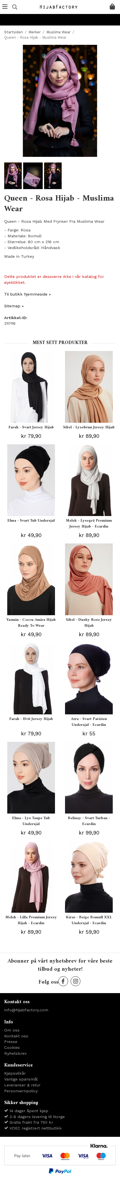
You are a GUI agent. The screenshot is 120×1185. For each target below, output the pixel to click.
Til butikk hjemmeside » (27, 294)
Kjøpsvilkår (15, 1073)
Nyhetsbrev (15, 1053)
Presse (10, 1041)
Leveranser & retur (22, 1085)
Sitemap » (14, 306)
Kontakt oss (16, 1036)
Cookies (12, 1047)
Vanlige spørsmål (21, 1079)
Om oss (12, 1030)
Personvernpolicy (21, 1091)
